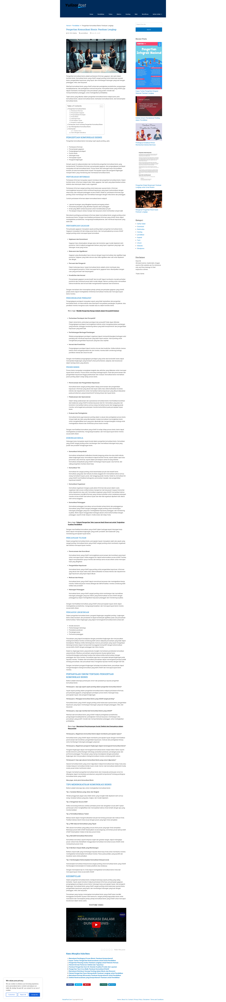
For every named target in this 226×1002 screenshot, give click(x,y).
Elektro (119, 14)
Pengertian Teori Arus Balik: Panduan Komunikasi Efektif (89, 969)
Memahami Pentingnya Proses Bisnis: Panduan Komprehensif (91, 958)
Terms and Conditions (157, 999)
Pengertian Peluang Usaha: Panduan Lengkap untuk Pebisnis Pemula (93, 963)
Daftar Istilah (156, 14)
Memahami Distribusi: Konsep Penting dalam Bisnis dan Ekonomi (92, 971)
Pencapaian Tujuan (76, 120)
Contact (130, 999)
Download (140, 226)
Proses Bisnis (74, 116)
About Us (124, 999)
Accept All (34, 994)
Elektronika (140, 229)
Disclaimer (146, 999)
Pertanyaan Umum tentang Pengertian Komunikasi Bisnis (85, 124)
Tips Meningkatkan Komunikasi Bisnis (79, 126)
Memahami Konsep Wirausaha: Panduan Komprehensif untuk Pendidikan (95, 975)
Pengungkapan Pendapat (78, 114)
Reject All (23, 994)
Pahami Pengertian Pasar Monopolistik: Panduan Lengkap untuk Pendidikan (96, 973)
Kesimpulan (72, 129)
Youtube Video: (77, 130)
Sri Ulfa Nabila (72, 33)
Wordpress (140, 248)
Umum (139, 243)
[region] (23, 988)
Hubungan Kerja (75, 118)
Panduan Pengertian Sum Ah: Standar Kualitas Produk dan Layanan (93, 967)
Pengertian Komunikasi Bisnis (77, 109)
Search (149, 29)
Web (136, 14)
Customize (11, 994)
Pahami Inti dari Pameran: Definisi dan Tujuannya (86, 965)
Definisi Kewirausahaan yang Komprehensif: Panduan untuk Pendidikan (94, 977)
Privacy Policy (138, 999)
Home (91, 14)
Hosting (128, 14)
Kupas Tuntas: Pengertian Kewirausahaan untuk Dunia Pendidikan (92, 960)
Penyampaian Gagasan (77, 112)
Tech (138, 240)
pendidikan (84, 33)
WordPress (145, 14)
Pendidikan (101, 14)
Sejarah (139, 237)
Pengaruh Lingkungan (77, 122)
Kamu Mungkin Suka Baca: (78, 132)
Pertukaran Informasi (77, 110)
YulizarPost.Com (67, 999)
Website (140, 246)
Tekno (110, 14)
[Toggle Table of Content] (100, 106)
